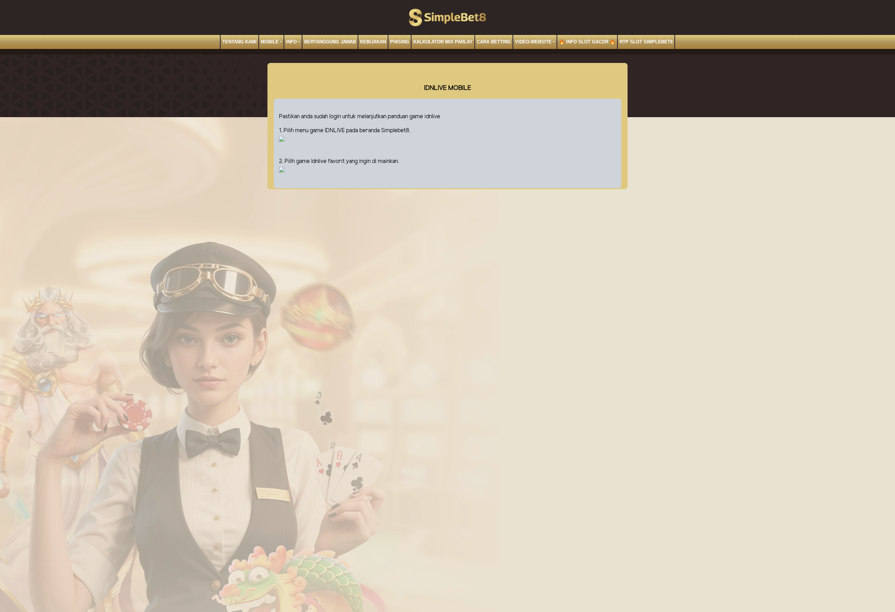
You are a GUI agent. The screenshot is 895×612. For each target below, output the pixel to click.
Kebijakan (373, 41)
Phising (399, 41)
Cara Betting (494, 41)
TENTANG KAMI (239, 41)
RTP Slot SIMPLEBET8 (646, 41)
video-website (533, 41)
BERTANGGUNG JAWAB (330, 41)
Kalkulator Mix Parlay (443, 41)
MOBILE (270, 41)
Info (291, 41)
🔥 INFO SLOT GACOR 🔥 (587, 41)
